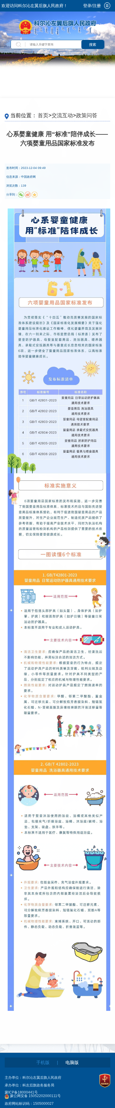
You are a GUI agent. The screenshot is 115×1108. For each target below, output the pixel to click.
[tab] (107, 5)
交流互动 (62, 115)
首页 (43, 115)
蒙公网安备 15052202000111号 (35, 1096)
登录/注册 (92, 6)
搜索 (92, 45)
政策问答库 (89, 115)
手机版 (43, 1062)
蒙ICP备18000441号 (21, 1092)
